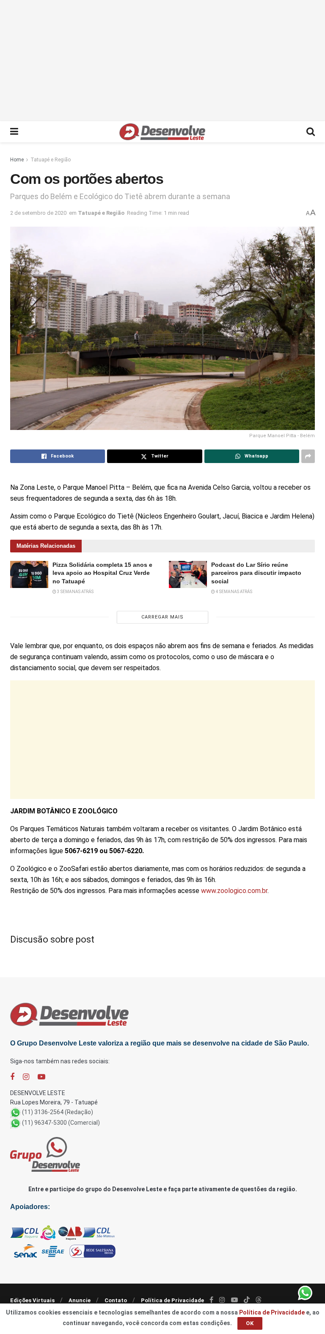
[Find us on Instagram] (26, 1077)
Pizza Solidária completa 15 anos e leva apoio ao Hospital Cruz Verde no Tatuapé (102, 573)
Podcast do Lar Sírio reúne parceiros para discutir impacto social (256, 573)
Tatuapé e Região (50, 160)
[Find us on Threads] (259, 1300)
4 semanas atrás (233, 591)
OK (250, 1323)
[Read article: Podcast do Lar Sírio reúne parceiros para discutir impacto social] (188, 574)
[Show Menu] (14, 131)
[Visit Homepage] (162, 131)
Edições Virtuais (32, 1300)
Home (17, 160)
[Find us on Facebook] (12, 1077)
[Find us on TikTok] (247, 1300)
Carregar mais (162, 617)
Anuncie (80, 1300)
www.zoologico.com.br (234, 891)
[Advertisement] (162, 59)
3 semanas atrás (75, 591)
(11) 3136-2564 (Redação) (57, 1112)
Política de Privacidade (172, 1300)
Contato (116, 1300)
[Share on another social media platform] (308, 456)
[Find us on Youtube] (41, 1077)
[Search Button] (310, 131)
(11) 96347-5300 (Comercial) (61, 1122)
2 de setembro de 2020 (38, 213)
